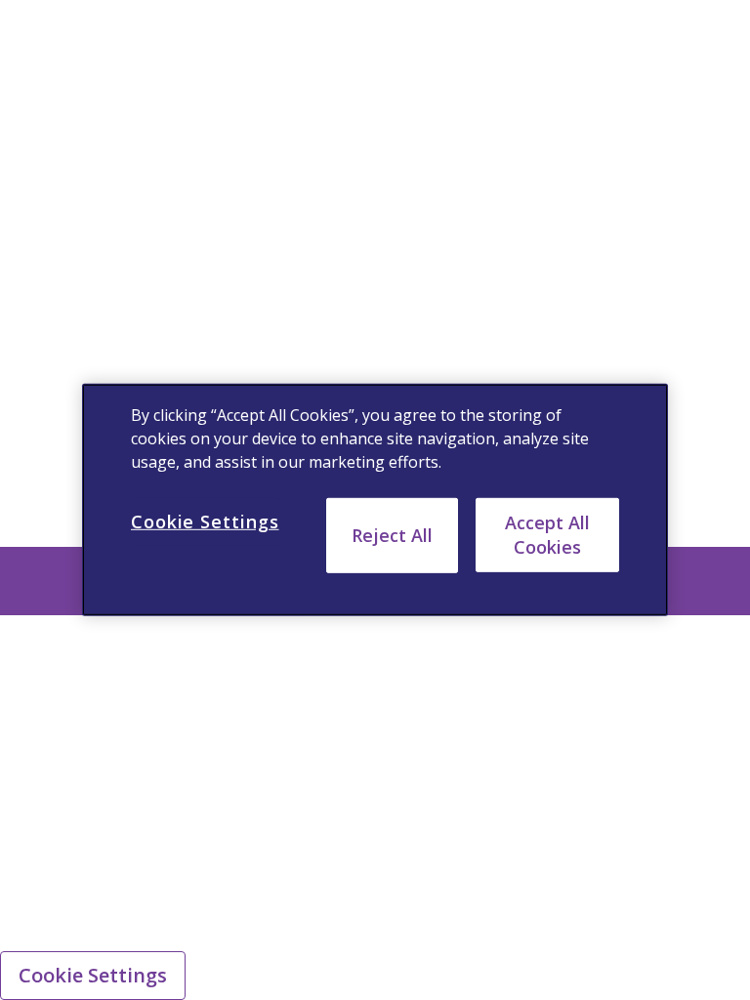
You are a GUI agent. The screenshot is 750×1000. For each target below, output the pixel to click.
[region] (375, 500)
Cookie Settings (93, 975)
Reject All (392, 535)
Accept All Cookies (547, 535)
